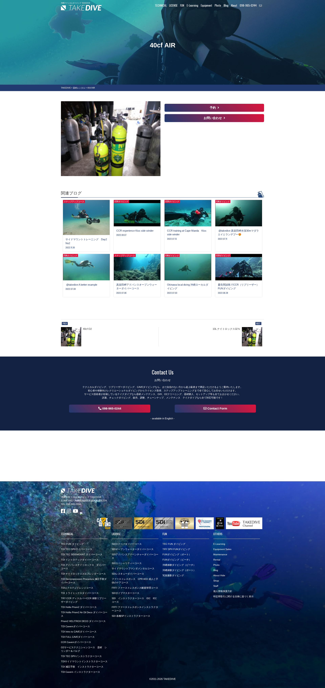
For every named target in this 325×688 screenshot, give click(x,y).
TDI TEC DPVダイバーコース (76, 549)
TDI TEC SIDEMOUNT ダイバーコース (81, 554)
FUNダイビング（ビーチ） (176, 559)
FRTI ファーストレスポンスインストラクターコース (135, 609)
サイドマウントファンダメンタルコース (133, 568)
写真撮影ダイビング (173, 575)
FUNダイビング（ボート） (176, 554)
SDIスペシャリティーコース (127, 563)
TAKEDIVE (66, 88)
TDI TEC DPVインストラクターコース (81, 656)
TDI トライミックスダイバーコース (80, 593)
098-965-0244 (111, 408)
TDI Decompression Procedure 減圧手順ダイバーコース (84, 581)
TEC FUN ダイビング (72, 544)
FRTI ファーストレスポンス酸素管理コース (135, 587)
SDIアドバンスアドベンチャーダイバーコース (135, 556)
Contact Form (217, 408)
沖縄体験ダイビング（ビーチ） (179, 565)
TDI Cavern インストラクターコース (80, 672)
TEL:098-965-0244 (71, 504)
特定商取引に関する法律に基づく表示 (233, 596)
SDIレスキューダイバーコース (128, 573)
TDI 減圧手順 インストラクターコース (82, 666)
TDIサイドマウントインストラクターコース (84, 661)
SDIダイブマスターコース (125, 593)
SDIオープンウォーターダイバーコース (133, 549)
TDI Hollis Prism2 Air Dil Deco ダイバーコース (84, 614)
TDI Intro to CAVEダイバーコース (78, 631)
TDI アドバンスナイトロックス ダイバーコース (83, 567)
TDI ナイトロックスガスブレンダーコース (83, 573)
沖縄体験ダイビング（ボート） (179, 570)
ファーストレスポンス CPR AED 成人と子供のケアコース (135, 581)
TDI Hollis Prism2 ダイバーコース (79, 607)
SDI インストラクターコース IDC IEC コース (134, 600)
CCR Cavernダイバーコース (76, 642)
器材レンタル (79, 88)
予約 (213, 107)
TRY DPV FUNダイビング (176, 549)
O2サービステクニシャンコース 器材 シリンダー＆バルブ (84, 649)
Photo (216, 565)
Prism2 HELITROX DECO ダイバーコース (83, 621)
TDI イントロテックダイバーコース (80, 559)
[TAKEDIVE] (81, 7)
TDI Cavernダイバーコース (75, 626)
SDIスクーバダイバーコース (127, 544)
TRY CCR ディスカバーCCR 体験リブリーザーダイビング (83, 600)
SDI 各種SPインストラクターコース (131, 616)
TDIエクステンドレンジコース (77, 587)
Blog (215, 570)
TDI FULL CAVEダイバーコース (78, 637)
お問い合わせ (213, 118)
